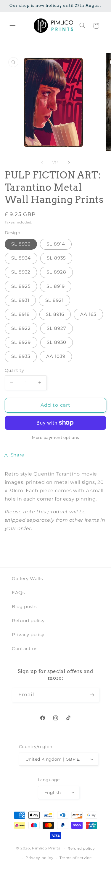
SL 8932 (20, 272)
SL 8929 (21, 342)
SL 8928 (56, 272)
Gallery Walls (27, 578)
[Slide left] (42, 162)
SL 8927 (56, 328)
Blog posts (24, 606)
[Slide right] (68, 162)
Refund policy (28, 620)
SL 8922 (21, 328)
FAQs (18, 592)
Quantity (14, 370)
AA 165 (88, 314)
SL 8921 (54, 300)
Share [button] (17, 455)
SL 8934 (21, 258)
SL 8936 (20, 244)
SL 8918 (20, 314)
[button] (12, 25)
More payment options (55, 437)
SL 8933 (20, 356)
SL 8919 (55, 286)
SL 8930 (56, 342)
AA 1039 (55, 356)
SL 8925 (20, 286)
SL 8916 (55, 314)
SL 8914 (55, 244)
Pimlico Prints (46, 848)
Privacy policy (28, 634)
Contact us (24, 648)
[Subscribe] (92, 695)
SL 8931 (20, 300)
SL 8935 (56, 258)
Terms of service (75, 858)
